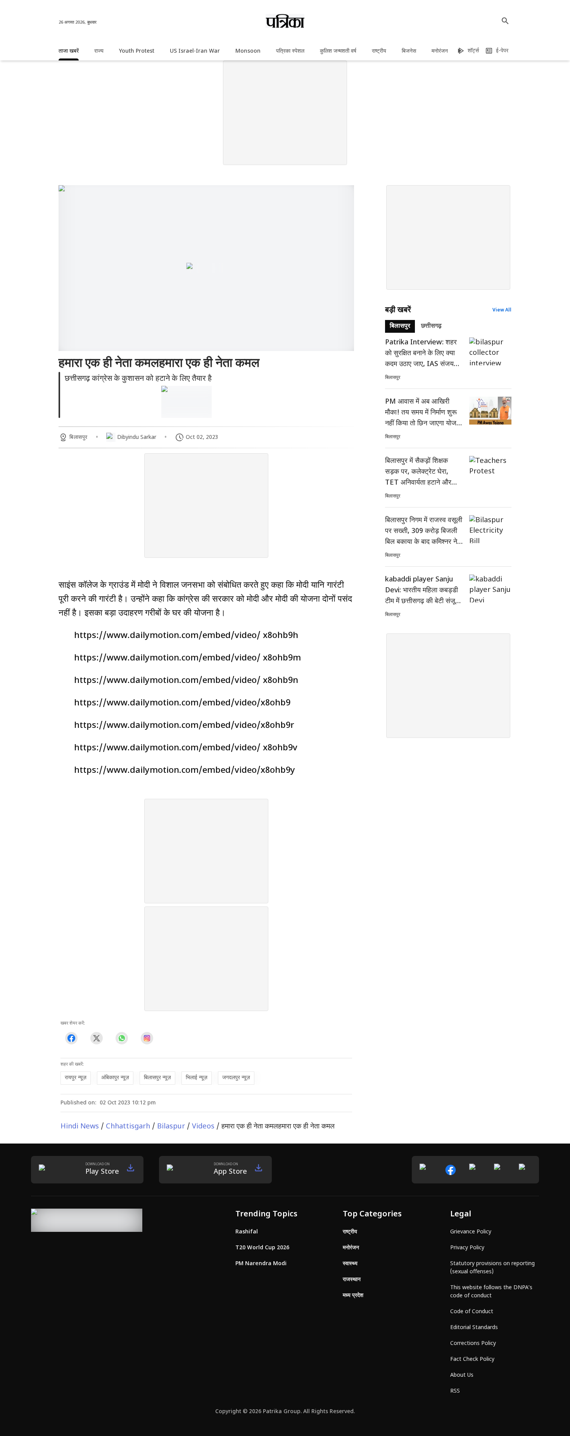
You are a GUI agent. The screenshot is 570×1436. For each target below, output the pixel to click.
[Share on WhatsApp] (121, 1038)
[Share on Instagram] (146, 1038)
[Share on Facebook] (71, 1038)
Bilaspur (171, 1126)
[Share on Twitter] (96, 1038)
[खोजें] (505, 21)
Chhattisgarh (128, 1126)
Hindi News (79, 1126)
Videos (203, 1126)
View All (501, 310)
